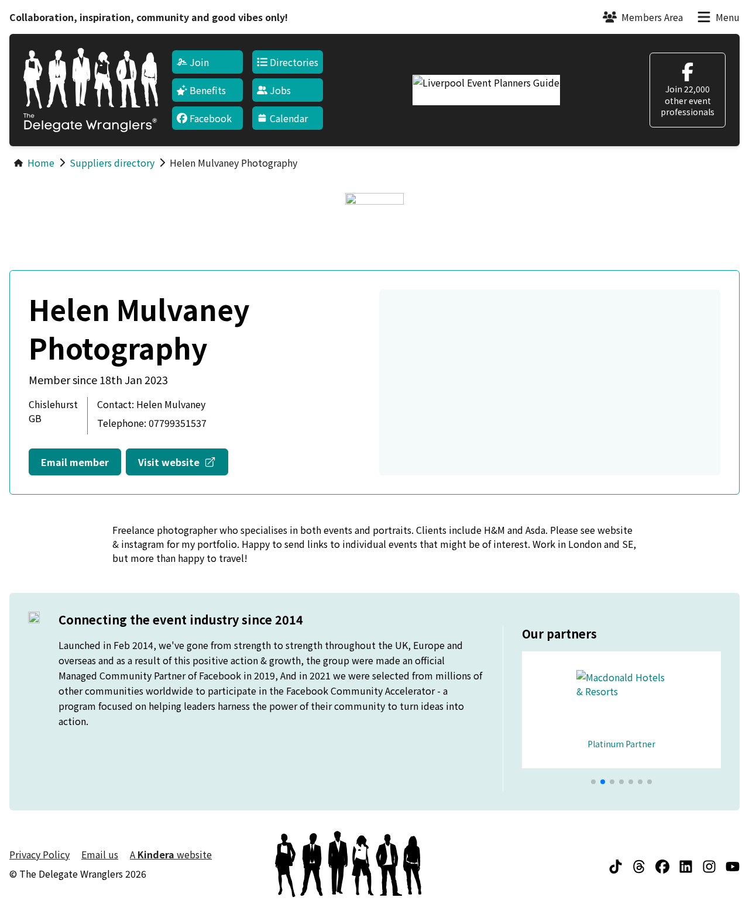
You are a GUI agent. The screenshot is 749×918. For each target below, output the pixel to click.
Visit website (183, 461)
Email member (75, 462)
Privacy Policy (39, 854)
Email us (99, 854)
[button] (593, 781)
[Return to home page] (90, 90)
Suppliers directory (112, 163)
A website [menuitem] (171, 854)
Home (41, 163)
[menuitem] (207, 62)
